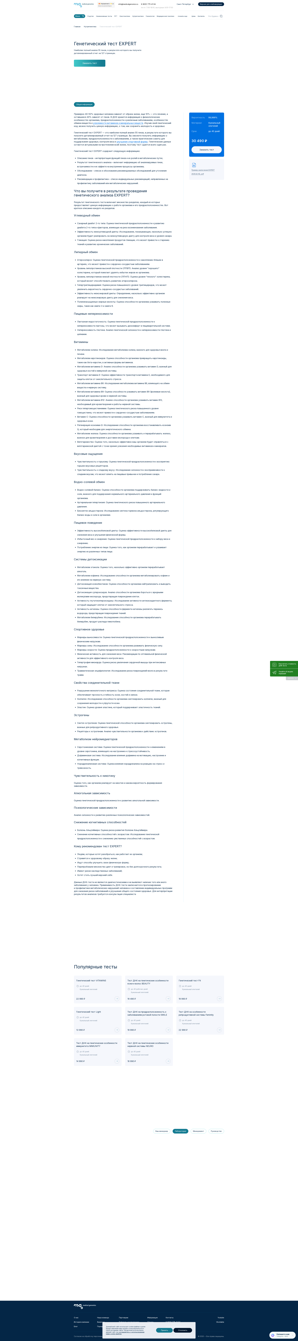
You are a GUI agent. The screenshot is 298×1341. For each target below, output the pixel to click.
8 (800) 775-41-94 (148, 4)
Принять (164, 1330)
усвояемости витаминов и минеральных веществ (118, 123)
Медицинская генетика (165, 16)
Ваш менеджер (162, 1131)
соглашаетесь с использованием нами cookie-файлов (125, 1333)
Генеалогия (150, 16)
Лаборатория (180, 1131)
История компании (81, 1322)
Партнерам (123, 1318)
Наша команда (103, 1318)
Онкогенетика (125, 16)
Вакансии (101, 1322)
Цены (193, 16)
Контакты (201, 16)
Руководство (216, 1131)
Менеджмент (198, 1131)
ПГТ (115, 16)
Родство (91, 16)
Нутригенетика (138, 16)
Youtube (221, 1318)
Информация (152, 1318)
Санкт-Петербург (184, 4)
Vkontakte (220, 1322)
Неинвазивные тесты (104, 16)
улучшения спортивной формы (132, 141)
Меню (77, 16)
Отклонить (182, 1330)
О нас (76, 1318)
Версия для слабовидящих (211, 4)
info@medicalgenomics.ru (128, 4)
